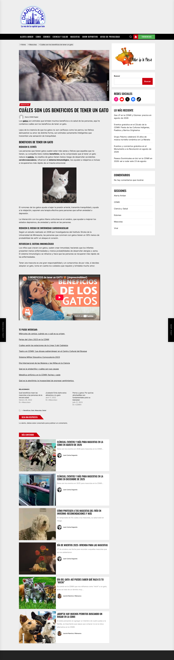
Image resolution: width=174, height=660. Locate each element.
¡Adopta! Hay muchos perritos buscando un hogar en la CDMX (79, 615)
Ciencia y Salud (60, 37)
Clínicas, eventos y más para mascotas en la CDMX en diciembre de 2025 (80, 478)
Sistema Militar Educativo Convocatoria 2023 (39, 357)
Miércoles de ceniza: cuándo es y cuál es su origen (42, 333)
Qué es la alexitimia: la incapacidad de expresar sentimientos (46, 380)
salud (44, 410)
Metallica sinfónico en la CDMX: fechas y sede (39, 375)
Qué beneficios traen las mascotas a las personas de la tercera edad (30, 395)
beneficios (26, 410)
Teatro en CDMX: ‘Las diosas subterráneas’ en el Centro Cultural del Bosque (53, 351)
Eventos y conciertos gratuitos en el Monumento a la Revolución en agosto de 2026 (132, 149)
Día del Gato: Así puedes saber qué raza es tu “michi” (80, 581)
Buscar (117, 76)
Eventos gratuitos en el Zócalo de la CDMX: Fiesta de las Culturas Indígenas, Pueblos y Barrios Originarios (132, 127)
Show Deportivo (90, 37)
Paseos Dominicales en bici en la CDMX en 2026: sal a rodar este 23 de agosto (133, 159)
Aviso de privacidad (110, 37)
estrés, (30, 157)
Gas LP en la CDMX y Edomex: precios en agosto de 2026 (132, 116)
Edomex (46, 37)
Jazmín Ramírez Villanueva (72, 596)
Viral (116, 228)
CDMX (38, 37)
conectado (41, 423)
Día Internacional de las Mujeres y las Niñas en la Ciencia (44, 363)
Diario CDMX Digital (31, 117)
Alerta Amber (26, 37)
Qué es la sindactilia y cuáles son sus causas (39, 369)
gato (32, 410)
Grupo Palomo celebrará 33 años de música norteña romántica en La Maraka (132, 138)
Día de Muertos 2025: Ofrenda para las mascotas (82, 545)
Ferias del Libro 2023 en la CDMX (34, 339)
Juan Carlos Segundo (70, 455)
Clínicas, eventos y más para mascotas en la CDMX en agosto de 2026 (80, 443)
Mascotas (75, 37)
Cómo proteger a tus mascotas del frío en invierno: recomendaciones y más (79, 512)
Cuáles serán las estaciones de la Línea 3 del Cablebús (43, 345)
